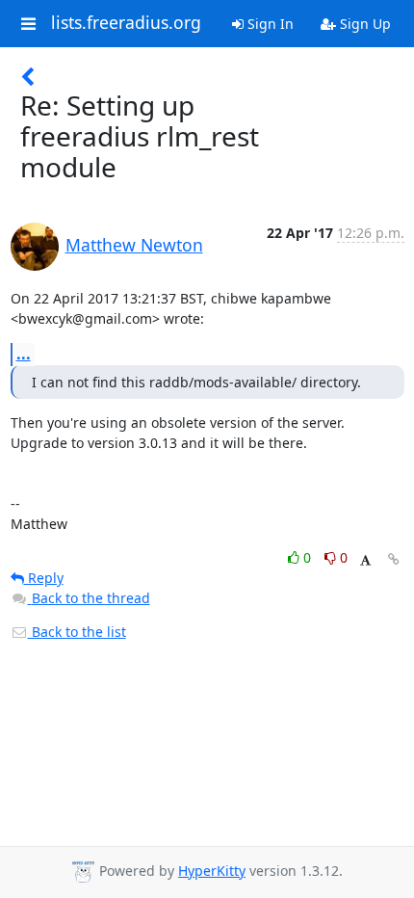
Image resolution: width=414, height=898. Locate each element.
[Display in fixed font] (365, 560)
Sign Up (363, 23)
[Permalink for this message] (393, 559)
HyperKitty (212, 870)
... (23, 353)
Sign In (269, 23)
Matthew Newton (134, 244)
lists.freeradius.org (126, 23)
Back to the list (77, 631)
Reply (44, 577)
